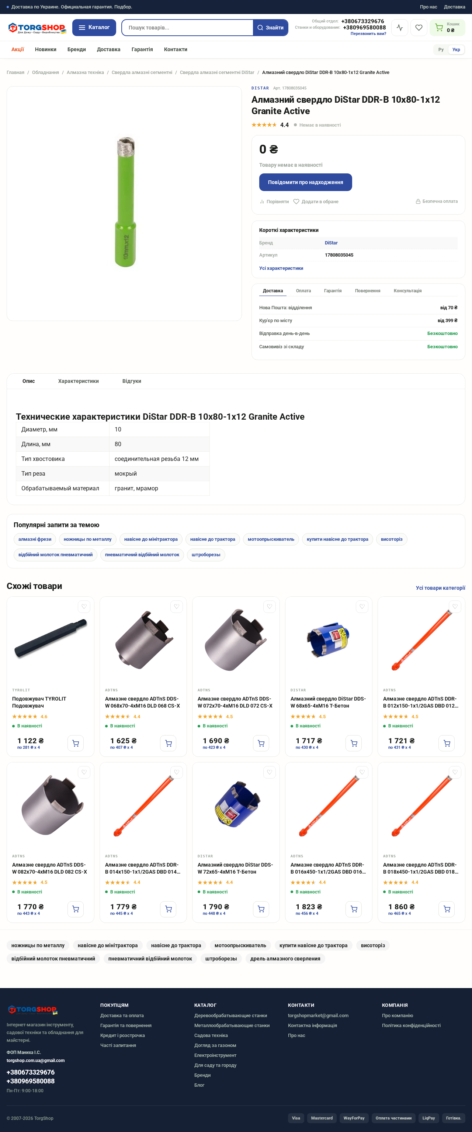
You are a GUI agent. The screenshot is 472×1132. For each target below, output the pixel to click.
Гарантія (142, 49)
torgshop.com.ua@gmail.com (36, 1060)
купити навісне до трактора (337, 539)
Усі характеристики (281, 268)
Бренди (76, 49)
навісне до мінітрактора (151, 539)
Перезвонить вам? (368, 33)
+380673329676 (362, 21)
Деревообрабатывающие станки (230, 1015)
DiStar (260, 88)
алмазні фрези (34, 539)
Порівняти (278, 201)
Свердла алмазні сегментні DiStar (217, 72)
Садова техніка (211, 1035)
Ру (441, 49)
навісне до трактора (212, 539)
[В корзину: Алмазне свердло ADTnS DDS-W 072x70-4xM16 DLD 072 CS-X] (261, 743)
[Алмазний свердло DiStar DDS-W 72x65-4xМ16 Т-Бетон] (236, 805)
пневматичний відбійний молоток (142, 554)
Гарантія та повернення (126, 1025)
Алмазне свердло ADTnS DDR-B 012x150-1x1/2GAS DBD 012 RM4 (420, 702)
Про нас (428, 7)
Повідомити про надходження (305, 182)
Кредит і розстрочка (122, 1035)
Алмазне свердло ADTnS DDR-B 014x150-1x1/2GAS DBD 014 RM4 (142, 868)
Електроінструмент (215, 1055)
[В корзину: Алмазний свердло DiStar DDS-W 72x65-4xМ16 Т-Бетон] (261, 909)
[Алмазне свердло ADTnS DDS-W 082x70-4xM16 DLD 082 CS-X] (50, 805)
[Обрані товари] (418, 27)
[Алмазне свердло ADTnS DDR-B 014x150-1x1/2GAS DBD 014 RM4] (143, 805)
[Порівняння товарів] (399, 27)
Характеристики (78, 381)
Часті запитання (118, 1045)
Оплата (303, 290)
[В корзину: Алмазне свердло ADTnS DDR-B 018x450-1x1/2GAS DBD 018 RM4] (446, 909)
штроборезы (206, 554)
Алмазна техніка (85, 72)
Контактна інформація (312, 1025)
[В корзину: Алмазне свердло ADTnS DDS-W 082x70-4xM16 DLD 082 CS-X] (75, 909)
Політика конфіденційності (411, 1025)
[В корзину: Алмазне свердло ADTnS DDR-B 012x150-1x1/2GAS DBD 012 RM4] (446, 743)
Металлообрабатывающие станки (232, 1025)
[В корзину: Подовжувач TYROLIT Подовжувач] (75, 743)
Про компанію (397, 1015)
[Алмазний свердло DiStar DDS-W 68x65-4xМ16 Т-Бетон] (328, 640)
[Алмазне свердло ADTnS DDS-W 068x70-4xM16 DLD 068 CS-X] (143, 640)
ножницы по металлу (88, 539)
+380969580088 (364, 28)
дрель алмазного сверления (285, 959)
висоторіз (392, 539)
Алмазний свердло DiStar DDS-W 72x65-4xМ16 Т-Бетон (235, 868)
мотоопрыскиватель (271, 539)
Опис (28, 381)
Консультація (408, 290)
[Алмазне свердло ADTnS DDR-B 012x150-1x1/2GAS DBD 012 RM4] (421, 640)
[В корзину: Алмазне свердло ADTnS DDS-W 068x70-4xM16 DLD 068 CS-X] (168, 743)
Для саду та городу (215, 1065)
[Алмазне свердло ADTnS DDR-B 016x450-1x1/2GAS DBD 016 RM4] (328, 805)
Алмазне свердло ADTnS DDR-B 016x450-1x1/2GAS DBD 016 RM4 (327, 868)
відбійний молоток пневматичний (55, 554)
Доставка (454, 7)
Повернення (368, 290)
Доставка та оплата (122, 1015)
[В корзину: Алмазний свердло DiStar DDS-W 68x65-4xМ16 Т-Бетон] (354, 743)
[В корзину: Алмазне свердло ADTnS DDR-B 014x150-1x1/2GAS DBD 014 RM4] (168, 909)
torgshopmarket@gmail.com (318, 1015)
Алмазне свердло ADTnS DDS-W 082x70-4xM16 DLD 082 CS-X (49, 868)
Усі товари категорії (440, 587)
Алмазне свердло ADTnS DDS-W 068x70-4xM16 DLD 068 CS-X (142, 702)
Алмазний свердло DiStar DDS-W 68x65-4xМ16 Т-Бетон (328, 702)
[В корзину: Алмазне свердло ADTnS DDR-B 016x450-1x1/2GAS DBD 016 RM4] (354, 909)
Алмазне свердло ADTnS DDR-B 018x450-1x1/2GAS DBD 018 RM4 (420, 868)
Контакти (175, 49)
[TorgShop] (37, 27)
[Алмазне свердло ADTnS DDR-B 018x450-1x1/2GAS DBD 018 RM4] (421, 805)
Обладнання (45, 72)
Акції (17, 49)
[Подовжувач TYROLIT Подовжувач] (50, 640)
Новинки (45, 49)
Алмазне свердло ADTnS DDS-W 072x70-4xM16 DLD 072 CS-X (235, 702)
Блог (199, 1085)
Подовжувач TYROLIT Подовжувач (39, 702)
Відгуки (131, 381)
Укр (456, 49)
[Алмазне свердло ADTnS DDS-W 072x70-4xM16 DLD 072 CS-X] (236, 640)
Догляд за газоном (215, 1045)
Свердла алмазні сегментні (142, 72)
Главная (15, 72)
